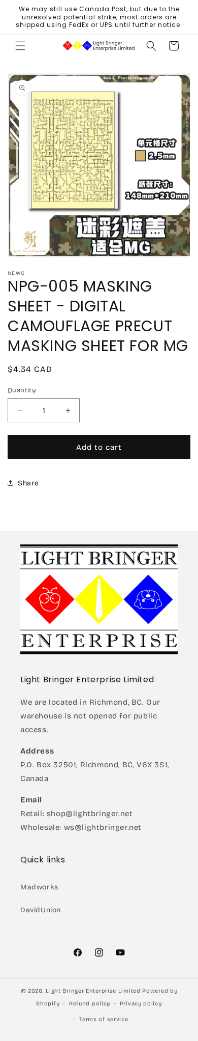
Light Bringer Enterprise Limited (93, 991)
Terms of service (103, 1019)
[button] (20, 46)
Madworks (39, 887)
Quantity (22, 390)
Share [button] (28, 483)
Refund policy (89, 1003)
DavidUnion (40, 910)
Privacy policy (141, 1003)
